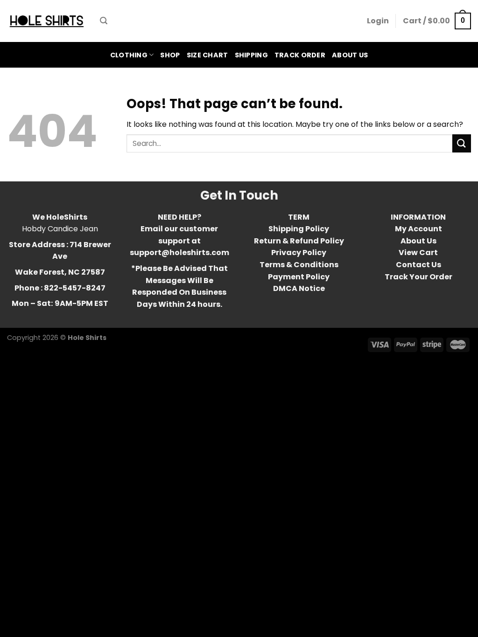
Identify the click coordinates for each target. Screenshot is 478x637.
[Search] (103, 21)
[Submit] (461, 143)
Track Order (299, 55)
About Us (350, 55)
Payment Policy (299, 276)
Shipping (251, 55)
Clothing (129, 55)
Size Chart (207, 55)
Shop (170, 55)
